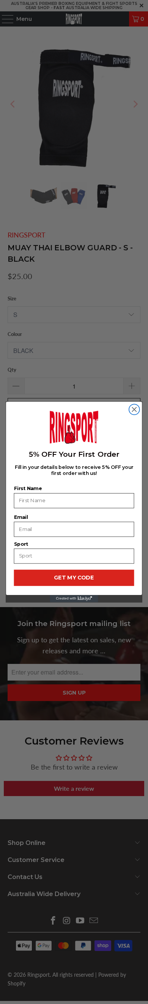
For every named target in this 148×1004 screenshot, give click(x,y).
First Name (28, 488)
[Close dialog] (134, 409)
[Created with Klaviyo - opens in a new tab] (74, 598)
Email (21, 517)
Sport (21, 544)
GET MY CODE (74, 578)
